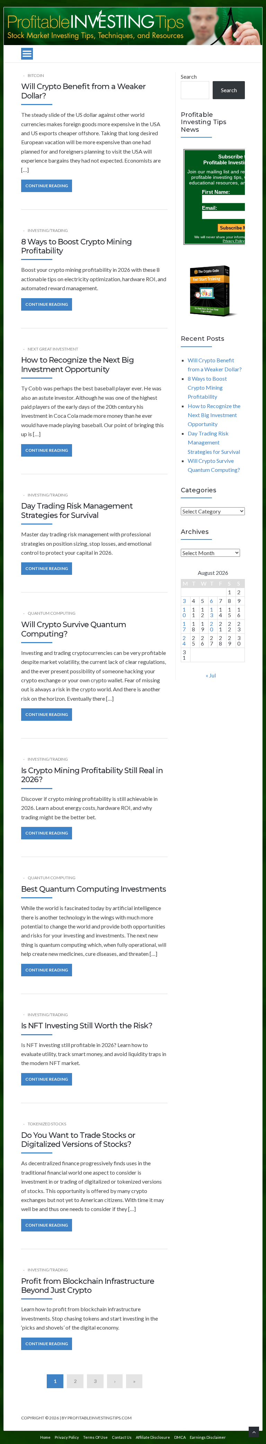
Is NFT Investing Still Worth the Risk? (86, 1025)
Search (189, 76)
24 (184, 640)
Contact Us (122, 1437)
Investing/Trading (48, 230)
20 (211, 626)
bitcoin (36, 75)
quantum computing (52, 613)
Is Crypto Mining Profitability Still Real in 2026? (92, 775)
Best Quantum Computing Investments (93, 889)
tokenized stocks (47, 1123)
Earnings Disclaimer (208, 1437)
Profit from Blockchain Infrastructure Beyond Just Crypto (87, 1286)
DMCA (180, 1437)
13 (211, 612)
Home (45, 1437)
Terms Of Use (95, 1437)
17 (184, 626)
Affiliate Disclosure (153, 1437)
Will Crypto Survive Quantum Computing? (73, 629)
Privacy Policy (67, 1437)
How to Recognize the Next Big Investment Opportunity (77, 364)
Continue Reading (46, 185)
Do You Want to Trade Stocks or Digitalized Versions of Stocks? (78, 1140)
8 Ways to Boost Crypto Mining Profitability (76, 246)
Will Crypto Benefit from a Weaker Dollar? (83, 91)
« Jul (211, 675)
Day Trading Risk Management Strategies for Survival (77, 510)
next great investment (53, 349)
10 (184, 612)
